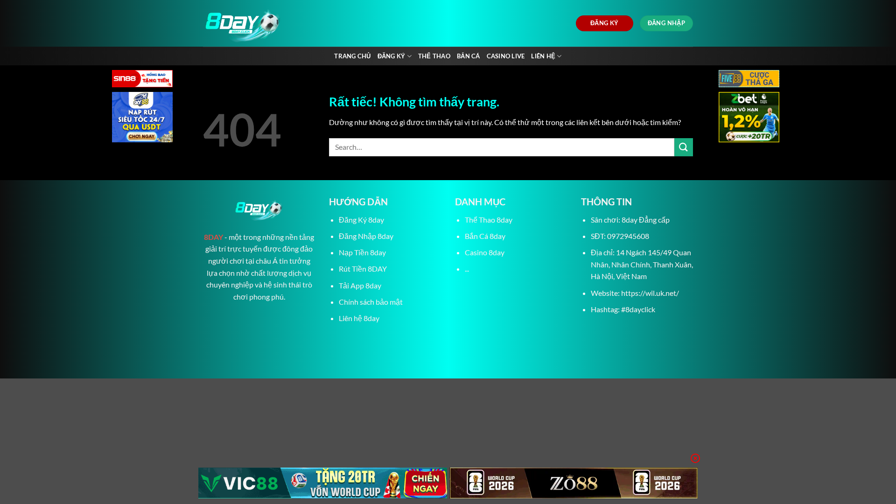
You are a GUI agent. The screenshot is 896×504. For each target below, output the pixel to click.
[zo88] (573, 483)
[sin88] (142, 79)
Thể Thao (434, 56)
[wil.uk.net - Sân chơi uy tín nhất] (288, 23)
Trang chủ (352, 56)
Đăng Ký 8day (361, 219)
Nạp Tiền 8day (362, 252)
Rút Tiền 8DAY (363, 268)
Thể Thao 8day (488, 219)
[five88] (749, 79)
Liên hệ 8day (359, 318)
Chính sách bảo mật (371, 301)
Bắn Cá (468, 56)
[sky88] (142, 118)
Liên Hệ (543, 56)
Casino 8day (484, 252)
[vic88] (322, 483)
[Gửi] (683, 147)
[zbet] (749, 118)
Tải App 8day (360, 285)
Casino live (506, 56)
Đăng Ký (392, 56)
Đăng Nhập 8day (366, 235)
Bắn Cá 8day (485, 235)
